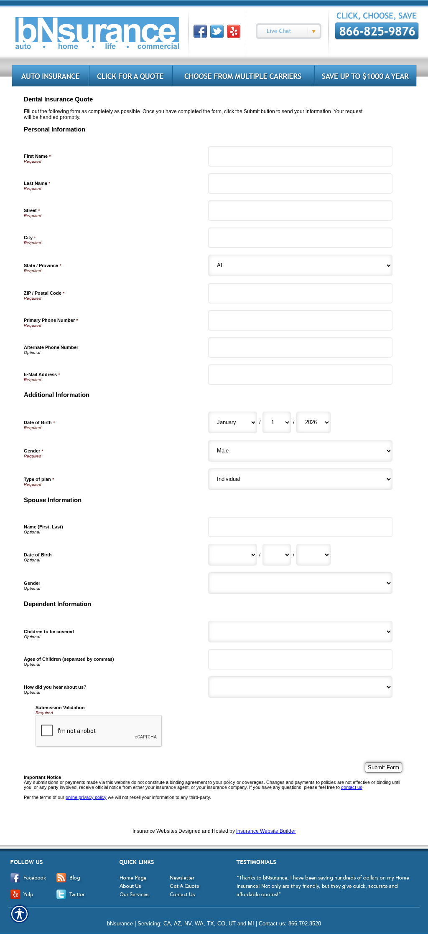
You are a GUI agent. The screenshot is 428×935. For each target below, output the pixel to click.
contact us (351, 787)
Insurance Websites (154, 831)
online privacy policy (86, 797)
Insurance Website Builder (266, 831)
